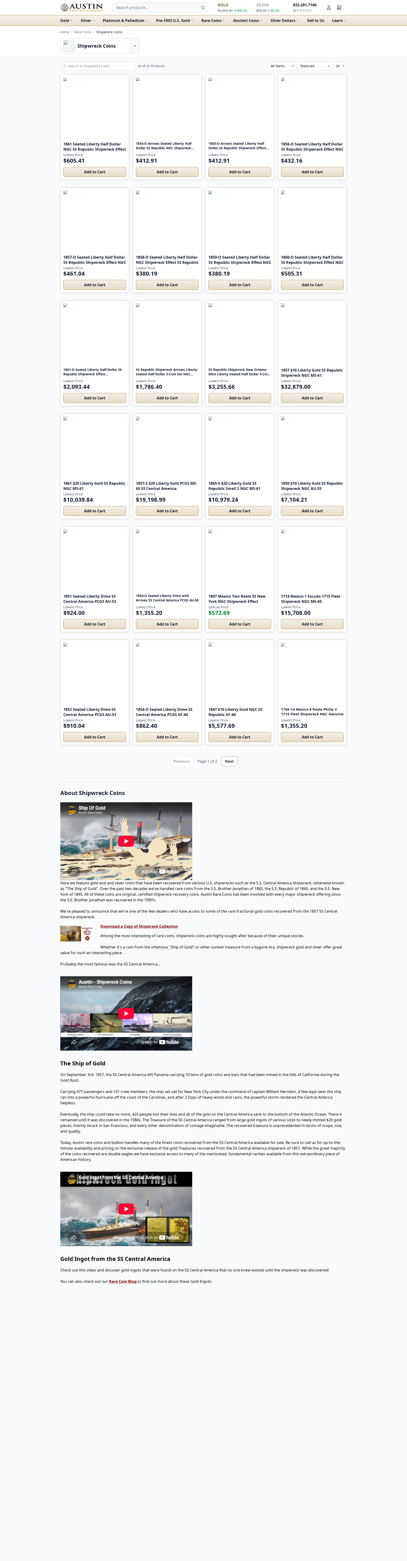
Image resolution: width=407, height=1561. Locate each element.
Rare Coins (211, 20)
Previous (181, 761)
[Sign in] (329, 7)
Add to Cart (94, 171)
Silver (86, 20)
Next (229, 761)
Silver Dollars (283, 20)
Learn (337, 20)
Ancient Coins (246, 20)
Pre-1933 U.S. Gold (173, 20)
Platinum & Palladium (123, 20)
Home (64, 32)
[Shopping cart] (339, 7)
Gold (64, 20)
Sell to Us (315, 20)
